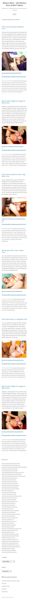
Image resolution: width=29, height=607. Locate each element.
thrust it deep (5, 450)
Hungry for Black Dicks (10, 163)
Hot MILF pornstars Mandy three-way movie (11, 496)
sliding (3, 165)
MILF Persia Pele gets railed (8, 526)
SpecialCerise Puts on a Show (8, 548)
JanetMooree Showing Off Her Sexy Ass (10, 544)
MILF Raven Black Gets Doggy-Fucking (10, 534)
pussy (19, 237)
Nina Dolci (4, 583)
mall (19, 88)
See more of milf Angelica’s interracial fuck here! (12, 146)
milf (9, 90)
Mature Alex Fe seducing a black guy (10, 478)
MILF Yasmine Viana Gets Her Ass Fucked (11, 463)
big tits (16, 159)
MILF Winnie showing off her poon (9, 497)
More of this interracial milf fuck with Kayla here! (12, 360)
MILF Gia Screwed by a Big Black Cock (13, 28)
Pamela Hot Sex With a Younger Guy (10, 539)
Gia (10, 88)
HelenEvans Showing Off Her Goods (10, 530)
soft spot (20, 308)
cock (7, 235)
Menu (14, 14)
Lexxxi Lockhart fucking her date (9, 492)
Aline (14, 302)
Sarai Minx (4, 589)
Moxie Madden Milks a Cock (8, 532)
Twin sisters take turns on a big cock (10, 483)
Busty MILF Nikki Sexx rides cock (9, 525)
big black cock (18, 84)
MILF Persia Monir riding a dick (8, 503)
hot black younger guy (18, 235)
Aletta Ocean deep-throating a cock (9, 501)
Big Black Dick (16, 371)
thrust (6, 165)
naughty (8, 237)
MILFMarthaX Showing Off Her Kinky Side (11, 546)
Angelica (17, 158)
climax (7, 161)
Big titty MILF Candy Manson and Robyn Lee (11, 528)
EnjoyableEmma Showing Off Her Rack (10, 535)
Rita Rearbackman (19, 91)
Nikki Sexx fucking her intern (8, 523)
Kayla (17, 375)
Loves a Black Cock (8, 306)
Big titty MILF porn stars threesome (9, 517)
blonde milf (15, 81)
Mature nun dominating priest (10, 597)
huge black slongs (19, 446)
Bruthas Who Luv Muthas (15, 86)
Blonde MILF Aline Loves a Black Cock (13, 251)
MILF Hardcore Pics (6, 158)
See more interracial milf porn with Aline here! (12, 291)
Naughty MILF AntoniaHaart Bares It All (10, 541)
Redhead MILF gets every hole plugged (10, 510)
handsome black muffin (9, 446)
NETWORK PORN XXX (4, 597)
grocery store (22, 373)
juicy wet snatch (14, 88)
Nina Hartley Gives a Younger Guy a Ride (11, 580)
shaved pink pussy (13, 308)
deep (5, 88)
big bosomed (23, 443)
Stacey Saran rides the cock (8, 519)
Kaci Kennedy (5, 591)
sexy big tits (6, 308)
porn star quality (14, 90)
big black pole (19, 302)
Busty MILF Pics (14, 156)
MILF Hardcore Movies (7, 232)
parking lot (20, 306)
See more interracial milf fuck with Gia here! (11, 73)
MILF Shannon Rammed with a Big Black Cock (13, 175)
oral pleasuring (14, 237)
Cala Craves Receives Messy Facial (9, 552)
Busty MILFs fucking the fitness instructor (11, 514)
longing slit (17, 163)
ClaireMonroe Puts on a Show (8, 537)
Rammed (23, 237)
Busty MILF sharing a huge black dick (10, 487)
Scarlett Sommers (6, 586)
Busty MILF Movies (11, 82)
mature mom (5, 90)
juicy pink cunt (13, 375)
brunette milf (16, 228)
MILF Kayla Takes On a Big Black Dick (14, 319)
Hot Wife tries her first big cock (8, 512)
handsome (18, 161)
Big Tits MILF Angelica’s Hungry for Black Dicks (13, 102)
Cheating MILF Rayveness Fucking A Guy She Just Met (13, 476)
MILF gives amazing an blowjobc (9, 499)
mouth (5, 377)
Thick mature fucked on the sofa (9, 494)
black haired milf (16, 154)
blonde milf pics (21, 299)
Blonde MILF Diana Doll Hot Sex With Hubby (11, 474)
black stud (6, 86)
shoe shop (20, 90)
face (8, 88)
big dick (13, 159)
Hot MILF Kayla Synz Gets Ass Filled (9, 470)
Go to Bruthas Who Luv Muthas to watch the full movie (14, 76)
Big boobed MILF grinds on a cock (9, 521)
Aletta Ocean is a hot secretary (8, 505)
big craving (8, 159)
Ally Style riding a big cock (7, 508)
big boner (22, 158)
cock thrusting (12, 161)
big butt (23, 84)
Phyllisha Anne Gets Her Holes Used (10, 468)
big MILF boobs (14, 234)
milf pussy (24, 163)
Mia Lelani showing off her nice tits (9, 481)
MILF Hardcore (19, 82)
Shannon (7, 239)
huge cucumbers (5, 375)
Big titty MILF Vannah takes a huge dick (10, 485)
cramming (10, 235)
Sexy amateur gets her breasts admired (10, 488)
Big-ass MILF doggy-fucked (8, 490)
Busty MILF (4, 82)
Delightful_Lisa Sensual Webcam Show (10, 543)
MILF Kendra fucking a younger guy (9, 506)
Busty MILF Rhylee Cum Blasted (9, 550)
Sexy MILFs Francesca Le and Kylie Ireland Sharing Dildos (14, 467)
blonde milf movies (22, 81)
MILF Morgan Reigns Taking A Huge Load (11, 465)
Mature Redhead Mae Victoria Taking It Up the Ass (13, 472)
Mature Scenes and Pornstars (10, 577)
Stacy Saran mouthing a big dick (9, 479)
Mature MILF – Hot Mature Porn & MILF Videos (14, 4)
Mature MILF (24, 88)
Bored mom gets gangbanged (8, 516)
